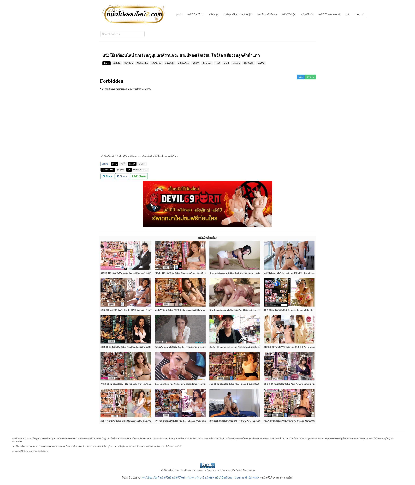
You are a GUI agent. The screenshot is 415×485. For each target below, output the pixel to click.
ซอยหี (217, 63)
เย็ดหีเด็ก (116, 63)
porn (179, 14)
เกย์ (348, 14)
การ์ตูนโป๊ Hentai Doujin (238, 14)
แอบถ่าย (359, 14)
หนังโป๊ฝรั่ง (307, 14)
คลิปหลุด (213, 14)
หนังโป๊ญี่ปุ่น (289, 14)
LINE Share (139, 176)
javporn (236, 63)
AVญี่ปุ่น (260, 63)
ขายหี (226, 63)
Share (108, 176)
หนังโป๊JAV (156, 63)
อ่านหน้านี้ (176, 446)
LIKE (106, 164)
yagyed (120, 169)
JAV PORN (249, 63)
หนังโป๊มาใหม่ (195, 14)
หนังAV (195, 63)
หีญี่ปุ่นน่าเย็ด (142, 63)
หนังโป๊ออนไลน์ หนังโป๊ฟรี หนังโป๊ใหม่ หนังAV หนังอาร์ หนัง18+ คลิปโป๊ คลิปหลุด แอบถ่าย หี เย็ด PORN (201, 477)
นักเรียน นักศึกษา (267, 14)
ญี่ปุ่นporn (207, 63)
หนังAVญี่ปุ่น (183, 63)
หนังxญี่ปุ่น (169, 63)
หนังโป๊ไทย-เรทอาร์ (329, 14)
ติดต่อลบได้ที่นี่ (18, 451)
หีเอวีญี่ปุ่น (128, 63)
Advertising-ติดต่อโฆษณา (38, 451)
